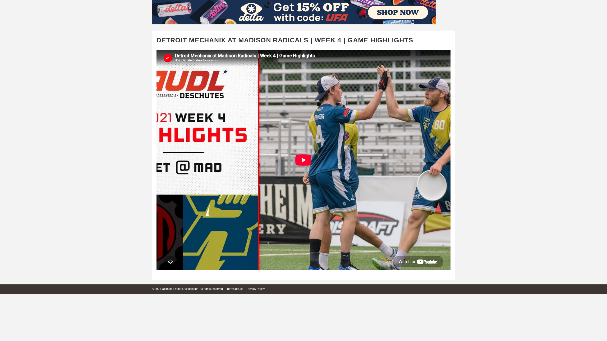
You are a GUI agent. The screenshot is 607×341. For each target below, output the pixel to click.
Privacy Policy (256, 289)
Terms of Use (235, 289)
